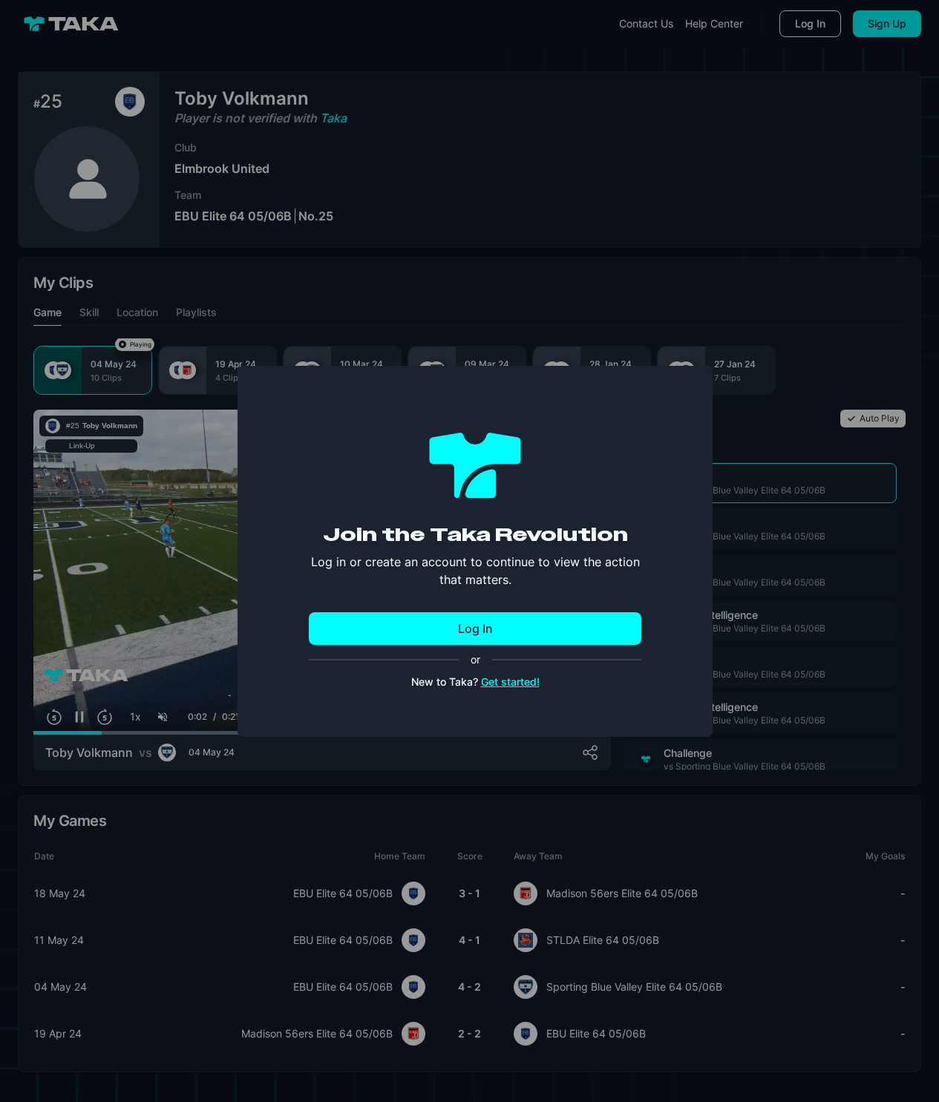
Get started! (510, 681)
